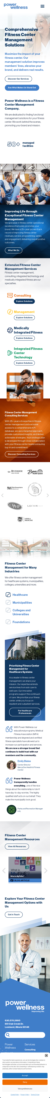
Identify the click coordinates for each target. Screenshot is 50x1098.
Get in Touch (14, 914)
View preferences (25, 1089)
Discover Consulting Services (21, 454)
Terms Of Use (35, 1094)
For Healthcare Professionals (25, 712)
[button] (46, 1055)
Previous (4, 870)
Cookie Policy (15, 1094)
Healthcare (20, 595)
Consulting (30, 1049)
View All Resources (17, 846)
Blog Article (22, 880)
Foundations (21, 622)
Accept (25, 1075)
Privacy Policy (25, 1094)
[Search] (7, 1035)
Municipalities (22, 602)
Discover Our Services (18, 79)
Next (45, 870)
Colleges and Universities (22, 612)
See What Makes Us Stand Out (22, 88)
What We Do (13, 250)
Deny (25, 1082)
